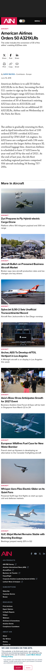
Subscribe (6, 591)
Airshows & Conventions (11, 621)
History (5, 642)
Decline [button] (28, 668)
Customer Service (9, 594)
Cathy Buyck (9, 74)
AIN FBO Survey (8, 564)
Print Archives (8, 606)
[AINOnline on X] (40, 554)
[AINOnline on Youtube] (35, 554)
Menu (37, 21)
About (5, 636)
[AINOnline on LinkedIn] (44, 554)
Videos (5, 615)
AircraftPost (7, 570)
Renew (5, 597)
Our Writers (7, 639)
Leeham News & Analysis (11, 582)
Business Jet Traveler (10, 573)
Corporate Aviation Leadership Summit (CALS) (19, 579)
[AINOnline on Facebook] (31, 554)
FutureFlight (7, 576)
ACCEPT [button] (18, 668)
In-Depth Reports (8, 612)
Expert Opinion (8, 609)
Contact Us (6, 645)
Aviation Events (8, 624)
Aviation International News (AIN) (14, 567)
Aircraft (5, 29)
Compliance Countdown (11, 627)
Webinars (6, 618)
